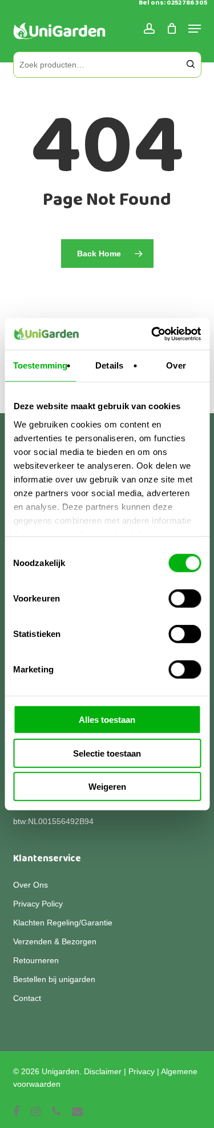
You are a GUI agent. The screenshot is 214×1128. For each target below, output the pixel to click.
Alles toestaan (107, 720)
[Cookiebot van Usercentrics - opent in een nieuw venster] (152, 333)
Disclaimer (103, 1071)
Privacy (141, 1071)
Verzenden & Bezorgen (54, 941)
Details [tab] (109, 365)
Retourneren (36, 960)
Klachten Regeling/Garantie (62, 922)
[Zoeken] (190, 64)
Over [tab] (175, 365)
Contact (27, 998)
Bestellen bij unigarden (54, 979)
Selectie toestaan (107, 753)
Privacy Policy (38, 903)
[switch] (184, 598)
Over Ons (30, 884)
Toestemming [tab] (40, 365)
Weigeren (107, 786)
